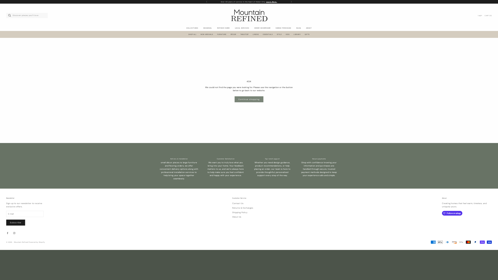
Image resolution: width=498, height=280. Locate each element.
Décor (233, 34)
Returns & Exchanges (242, 208)
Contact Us (237, 203)
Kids (287, 34)
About (309, 28)
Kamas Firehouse (283, 28)
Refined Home (223, 28)
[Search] (9, 15)
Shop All (192, 34)
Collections (192, 28)
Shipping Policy (239, 212)
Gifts (307, 34)
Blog (298, 28)
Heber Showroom (262, 28)
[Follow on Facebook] (7, 233)
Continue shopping (249, 99)
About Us (236, 217)
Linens (256, 34)
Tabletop (244, 34)
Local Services (242, 28)
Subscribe (15, 222)
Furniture (221, 34)
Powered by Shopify (37, 242)
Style (279, 34)
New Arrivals (207, 34)
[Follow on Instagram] (14, 233)
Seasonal (207, 28)
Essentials (268, 34)
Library (297, 34)
